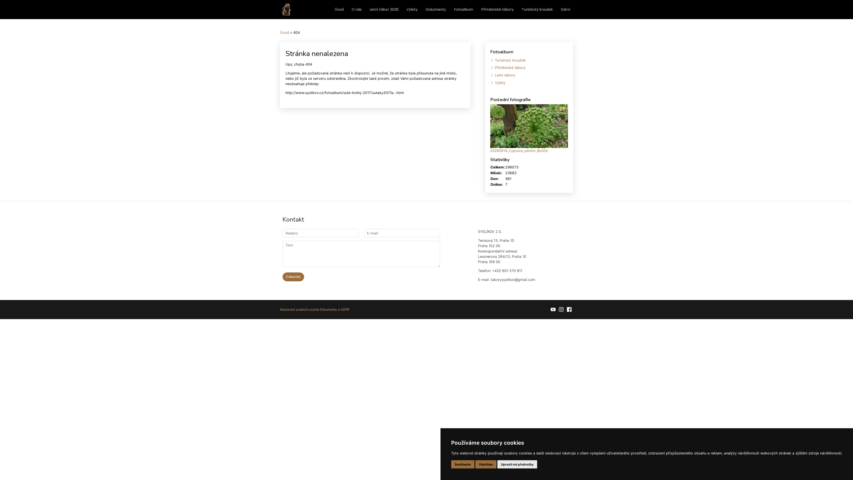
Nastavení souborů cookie (299, 309)
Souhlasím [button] (463, 464)
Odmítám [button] (486, 464)
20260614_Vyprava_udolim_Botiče (519, 150)
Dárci (565, 9)
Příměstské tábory (497, 9)
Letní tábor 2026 (384, 9)
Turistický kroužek (537, 9)
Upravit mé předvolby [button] (517, 464)
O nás (357, 9)
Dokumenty (436, 9)
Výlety (412, 9)
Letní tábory (505, 75)
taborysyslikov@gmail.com (513, 279)
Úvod (339, 9)
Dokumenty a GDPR (334, 309)
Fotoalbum (463, 9)
